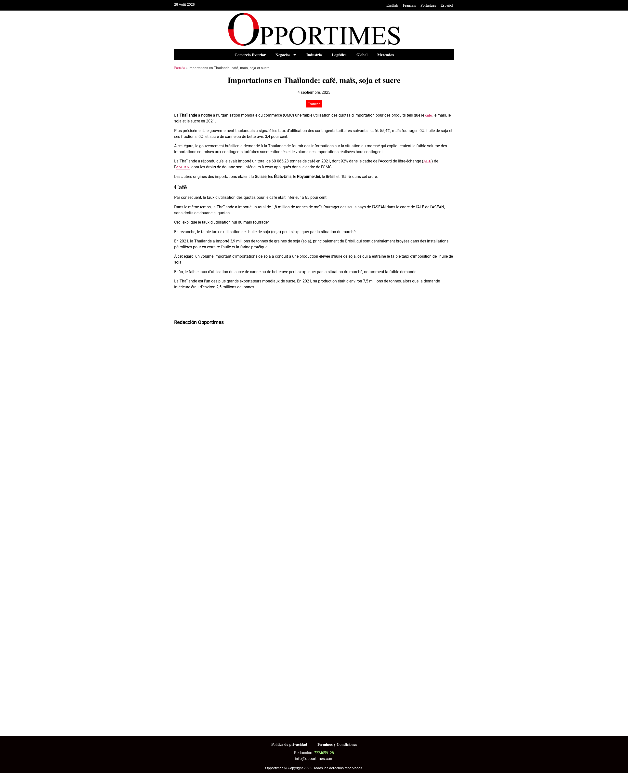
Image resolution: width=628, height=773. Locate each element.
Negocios (282, 54)
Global (361, 54)
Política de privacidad (289, 744)
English (392, 5)
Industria (314, 54)
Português (428, 5)
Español (447, 5)
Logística (339, 54)
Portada (179, 68)
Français (409, 5)
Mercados (385, 54)
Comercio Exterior (250, 54)
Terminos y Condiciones (337, 744)
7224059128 (324, 753)
